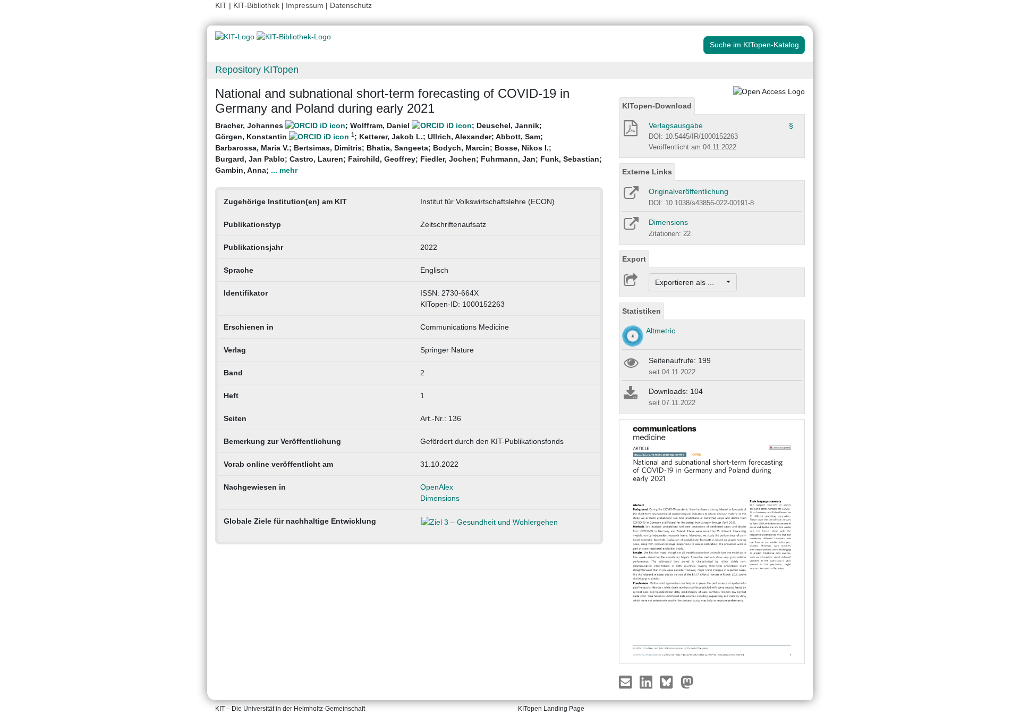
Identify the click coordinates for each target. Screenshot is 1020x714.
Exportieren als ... (690, 282)
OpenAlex (436, 487)
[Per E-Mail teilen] (626, 681)
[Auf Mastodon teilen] (687, 681)
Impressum (305, 5)
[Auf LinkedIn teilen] (647, 681)
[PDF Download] (630, 131)
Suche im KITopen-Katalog (754, 44)
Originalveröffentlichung (688, 191)
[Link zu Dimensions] (630, 227)
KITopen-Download (657, 106)
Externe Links (647, 171)
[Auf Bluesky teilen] (669, 681)
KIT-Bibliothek (257, 5)
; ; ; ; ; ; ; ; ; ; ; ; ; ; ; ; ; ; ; (408, 147)
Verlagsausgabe (676, 125)
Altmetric (660, 330)
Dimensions (440, 498)
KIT (221, 5)
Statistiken (641, 311)
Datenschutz (351, 5)
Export (634, 259)
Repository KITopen (257, 69)
